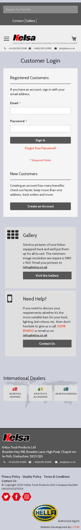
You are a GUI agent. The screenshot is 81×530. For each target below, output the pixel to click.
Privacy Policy (11, 476)
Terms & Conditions (57, 476)
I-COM (75, 527)
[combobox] (40, 9)
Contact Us (47, 344)
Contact (18, 21)
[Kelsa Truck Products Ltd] (45, 39)
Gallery (30, 21)
